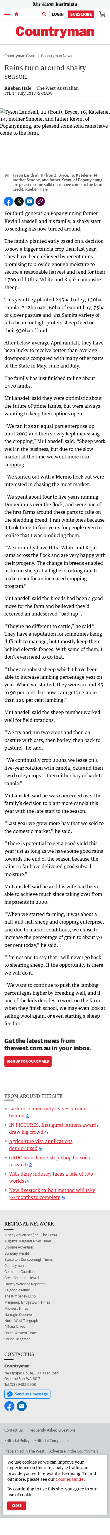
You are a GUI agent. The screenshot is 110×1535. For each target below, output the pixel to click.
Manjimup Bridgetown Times (27, 1302)
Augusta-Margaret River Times (27, 1241)
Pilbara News (14, 1327)
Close (16, 1505)
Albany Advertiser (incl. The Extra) (30, 1235)
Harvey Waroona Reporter (24, 1284)
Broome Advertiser (18, 1247)
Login (58, 14)
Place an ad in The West (24, 1451)
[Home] (16, 14)
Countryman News (56, 55)
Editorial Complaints (51, 1440)
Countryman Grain (19, 55)
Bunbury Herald (16, 1253)
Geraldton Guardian (19, 1272)
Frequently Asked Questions (51, 1430)
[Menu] (7, 14)
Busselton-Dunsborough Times (28, 1259)
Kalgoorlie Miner (17, 1290)
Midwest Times (16, 1308)
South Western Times (20, 1333)
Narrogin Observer (18, 1314)
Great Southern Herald (21, 1278)
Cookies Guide (70, 1479)
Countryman (14, 1265)
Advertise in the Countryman (73, 1451)
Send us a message (31, 1394)
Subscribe (81, 14)
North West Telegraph (21, 1320)
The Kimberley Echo (20, 1296)
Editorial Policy (17, 1440)
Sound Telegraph (17, 1339)
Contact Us (13, 1430)
